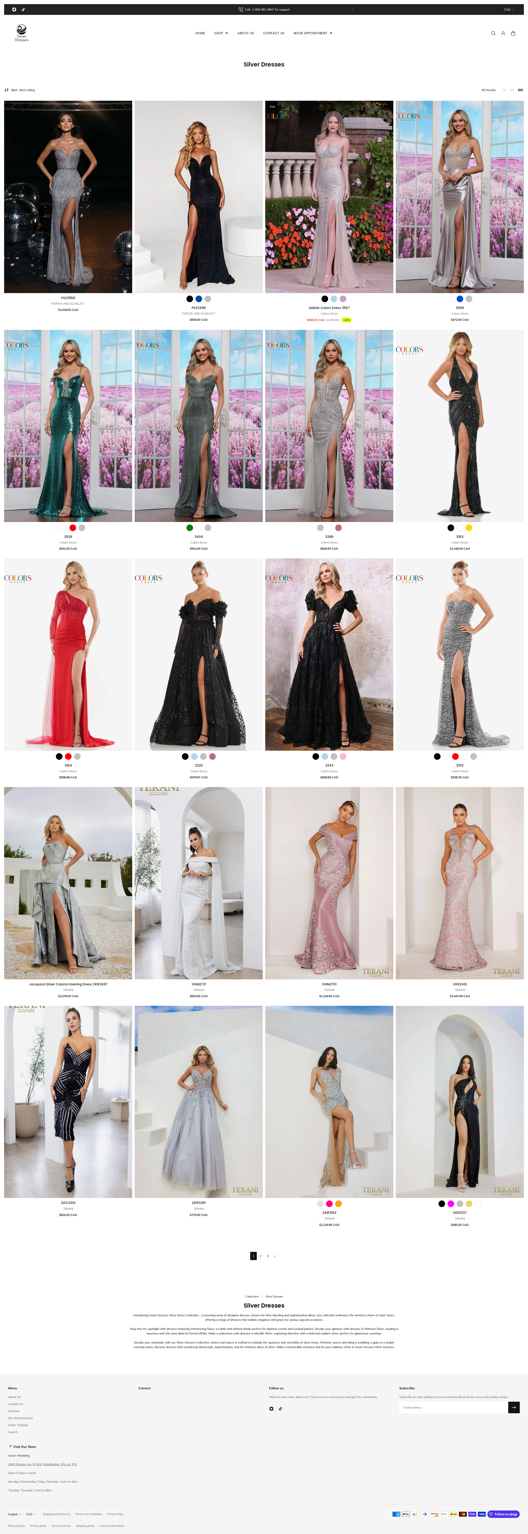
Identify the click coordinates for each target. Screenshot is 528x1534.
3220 (199, 765)
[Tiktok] (23, 9)
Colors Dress (329, 313)
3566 (460, 308)
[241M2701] (329, 883)
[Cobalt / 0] (199, 299)
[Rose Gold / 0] (212, 756)
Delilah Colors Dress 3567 (329, 308)
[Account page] (503, 33)
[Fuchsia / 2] (451, 1203)
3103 (459, 765)
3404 (198, 537)
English (13, 1514)
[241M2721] (199, 883)
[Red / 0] (73, 527)
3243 (329, 765)
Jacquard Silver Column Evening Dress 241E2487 (68, 984)
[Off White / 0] (446, 756)
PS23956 (68, 298)
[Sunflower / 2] (469, 1203)
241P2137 (460, 1213)
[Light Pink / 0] (343, 756)
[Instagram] (14, 9)
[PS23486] (199, 197)
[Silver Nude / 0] (460, 527)
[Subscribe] (514, 1407)
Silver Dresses (274, 1296)
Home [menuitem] (200, 33)
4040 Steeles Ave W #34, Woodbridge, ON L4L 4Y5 (42, 1464)
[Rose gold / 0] (338, 527)
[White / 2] (478, 1203)
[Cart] (513, 33)
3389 (329, 537)
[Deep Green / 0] (54, 527)
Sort (23, 90)
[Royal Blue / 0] (464, 756)
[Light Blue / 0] (334, 299)
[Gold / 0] (469, 527)
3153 (459, 537)
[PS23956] (68, 197)
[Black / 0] (189, 299)
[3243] (329, 654)
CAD (507, 9)
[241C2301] (68, 1102)
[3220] (199, 654)
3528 (68, 537)
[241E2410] (460, 883)
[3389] (329, 426)
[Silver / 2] (460, 1203)
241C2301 (68, 1203)
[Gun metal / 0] (199, 527)
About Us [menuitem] (246, 33)
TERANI (68, 990)
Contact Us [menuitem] (273, 33)
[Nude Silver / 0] (315, 299)
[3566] (460, 197)
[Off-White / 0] (63, 527)
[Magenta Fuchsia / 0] (329, 1203)
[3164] (68, 654)
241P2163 (329, 1213)
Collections (252, 1296)
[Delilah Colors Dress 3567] (329, 197)
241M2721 (199, 984)
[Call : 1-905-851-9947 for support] (264, 9)
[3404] (199, 426)
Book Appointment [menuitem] (310, 33)
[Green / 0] (189, 527)
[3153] (460, 426)
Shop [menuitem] (218, 33)
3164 (68, 765)
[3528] (68, 426)
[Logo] (21, 33)
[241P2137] (460, 1102)
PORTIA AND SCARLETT (68, 303)
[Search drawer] (493, 33)
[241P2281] (199, 1102)
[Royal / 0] (460, 299)
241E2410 (460, 984)
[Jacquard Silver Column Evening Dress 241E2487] (68, 883)
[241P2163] (329, 1102)
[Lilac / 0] (343, 299)
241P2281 (199, 1203)
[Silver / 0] (208, 299)
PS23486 (199, 308)
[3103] (460, 654)
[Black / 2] (441, 1203)
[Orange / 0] (338, 1203)
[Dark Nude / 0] (451, 299)
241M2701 (329, 984)
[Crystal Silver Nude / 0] (320, 1203)
